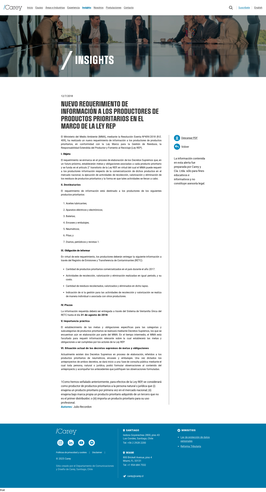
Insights (86, 7)
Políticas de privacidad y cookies (71, 452)
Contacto (129, 7)
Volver (185, 146)
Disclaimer (97, 452)
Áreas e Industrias (55, 7)
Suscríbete (244, 7)
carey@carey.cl (135, 476)
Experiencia (73, 7)
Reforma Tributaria (191, 446)
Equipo (39, 7)
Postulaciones (113, 7)
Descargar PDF (189, 137)
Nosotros (98, 7)
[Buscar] (231, 8)
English (258, 7)
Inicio (30, 7)
